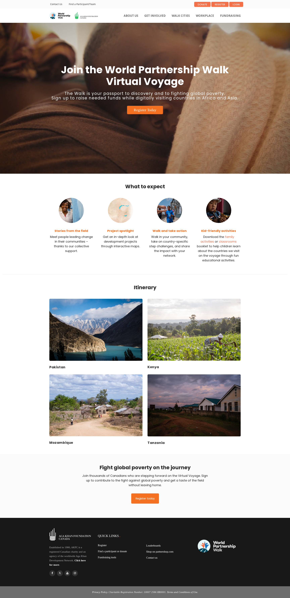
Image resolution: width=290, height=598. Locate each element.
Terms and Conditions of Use (182, 592)
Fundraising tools (107, 557)
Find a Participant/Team (82, 4)
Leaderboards (153, 545)
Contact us (151, 557)
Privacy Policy (99, 592)
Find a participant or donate (112, 551)
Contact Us (56, 4)
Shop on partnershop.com (159, 551)
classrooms (228, 241)
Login (236, 4)
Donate (202, 4)
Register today (145, 498)
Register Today (145, 110)
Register (220, 4)
